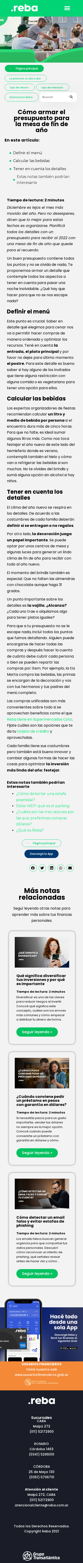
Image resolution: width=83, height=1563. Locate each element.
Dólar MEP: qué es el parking (43, 806)
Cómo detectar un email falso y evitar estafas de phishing (40, 1221)
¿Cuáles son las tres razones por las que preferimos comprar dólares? (45, 818)
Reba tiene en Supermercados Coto (39, 719)
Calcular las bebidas (31, 161)
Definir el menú (27, 153)
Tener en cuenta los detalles (39, 169)
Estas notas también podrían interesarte (43, 179)
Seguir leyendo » (37, 1032)
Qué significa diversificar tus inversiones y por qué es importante (41, 979)
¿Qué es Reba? (30, 830)
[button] (67, 8)
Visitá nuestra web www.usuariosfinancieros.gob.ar (41, 1369)
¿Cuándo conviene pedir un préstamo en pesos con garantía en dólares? (41, 1100)
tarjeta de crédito (33, 731)
